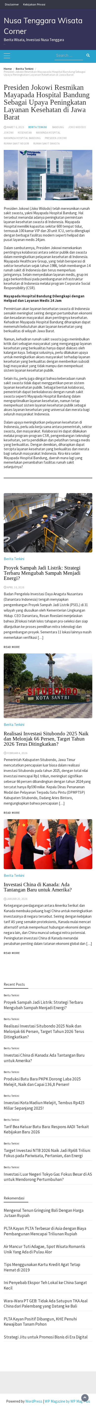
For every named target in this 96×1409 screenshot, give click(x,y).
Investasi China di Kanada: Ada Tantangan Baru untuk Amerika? (38, 887)
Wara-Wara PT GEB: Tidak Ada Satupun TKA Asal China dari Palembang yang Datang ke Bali (46, 1303)
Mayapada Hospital (48, 132)
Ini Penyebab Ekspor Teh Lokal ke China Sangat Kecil (45, 1285)
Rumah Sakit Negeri (16, 143)
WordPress (33, 1401)
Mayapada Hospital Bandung (22, 138)
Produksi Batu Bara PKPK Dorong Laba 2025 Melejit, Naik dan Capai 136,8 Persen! (42, 1081)
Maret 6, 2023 (15, 127)
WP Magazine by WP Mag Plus (67, 1401)
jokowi (9, 132)
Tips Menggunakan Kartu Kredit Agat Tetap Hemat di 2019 (42, 1267)
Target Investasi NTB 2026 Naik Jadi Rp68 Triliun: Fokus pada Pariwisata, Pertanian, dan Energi (47, 1153)
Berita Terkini (37, 127)
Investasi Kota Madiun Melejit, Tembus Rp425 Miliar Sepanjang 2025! (44, 1105)
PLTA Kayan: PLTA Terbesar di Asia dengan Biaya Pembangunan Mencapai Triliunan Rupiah (45, 1231)
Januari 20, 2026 (17, 899)
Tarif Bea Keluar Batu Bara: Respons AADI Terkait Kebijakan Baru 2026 (46, 1129)
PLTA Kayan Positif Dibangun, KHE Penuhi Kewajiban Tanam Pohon (40, 1321)
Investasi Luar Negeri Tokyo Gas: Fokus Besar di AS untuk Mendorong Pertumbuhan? (48, 1176)
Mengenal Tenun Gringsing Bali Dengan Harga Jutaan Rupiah (43, 1213)
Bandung (58, 127)
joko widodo (77, 127)
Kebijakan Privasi (34, 4)
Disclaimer (12, 4)
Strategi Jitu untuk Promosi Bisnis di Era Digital (46, 1337)
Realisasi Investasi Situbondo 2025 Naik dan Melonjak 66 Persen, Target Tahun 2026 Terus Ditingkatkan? (44, 1031)
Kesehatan (25, 132)
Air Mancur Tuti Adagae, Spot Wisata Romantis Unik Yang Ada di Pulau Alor (44, 1249)
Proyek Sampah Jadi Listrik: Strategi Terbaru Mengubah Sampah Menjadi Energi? (43, 1005)
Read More (12, 953)
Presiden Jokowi (56, 138)
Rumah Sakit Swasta (46, 143)
